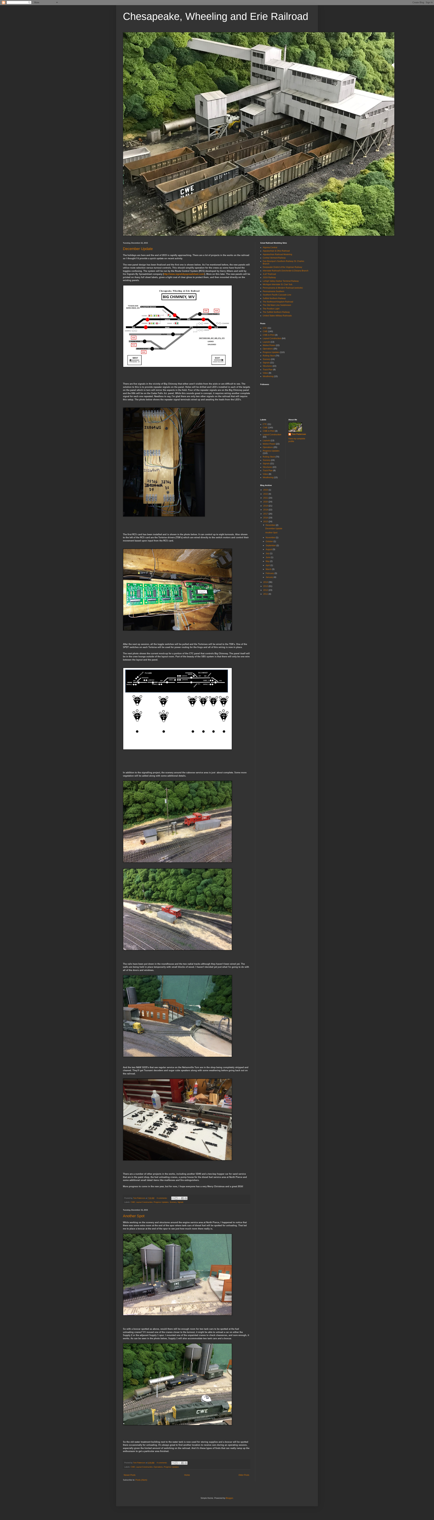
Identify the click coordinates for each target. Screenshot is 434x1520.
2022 (266, 494)
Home (187, 1475)
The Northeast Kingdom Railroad (278, 302)
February (270, 573)
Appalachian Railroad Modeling (277, 254)
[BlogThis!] (176, 1198)
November (271, 537)
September (271, 545)
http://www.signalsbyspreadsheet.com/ (184, 274)
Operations (158, 1467)
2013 (266, 586)
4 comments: (162, 1198)
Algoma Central (270, 247)
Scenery (173, 1202)
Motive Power (269, 345)
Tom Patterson (299, 434)
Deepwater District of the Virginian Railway (282, 267)
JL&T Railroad (269, 274)
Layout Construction (144, 1202)
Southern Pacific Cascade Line (277, 295)
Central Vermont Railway (274, 258)
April (268, 565)
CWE (133, 1202)
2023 (266, 490)
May (268, 561)
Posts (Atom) (141, 1480)
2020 (266, 502)
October (269, 541)
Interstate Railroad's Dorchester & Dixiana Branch (285, 271)
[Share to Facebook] (182, 1198)
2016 (266, 518)
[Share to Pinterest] (186, 1198)
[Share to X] (179, 1198)
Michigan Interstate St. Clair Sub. (278, 284)
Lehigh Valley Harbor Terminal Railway (281, 281)
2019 (266, 506)
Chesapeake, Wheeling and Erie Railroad (215, 16)
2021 (266, 498)
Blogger (229, 1498)
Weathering (268, 376)
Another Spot (133, 1216)
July (268, 553)
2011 (266, 594)
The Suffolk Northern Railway (276, 312)
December (271, 525)
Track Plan (268, 369)
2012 (266, 590)
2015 (266, 521)
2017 (266, 514)
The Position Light (271, 309)
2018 (266, 510)
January (270, 577)
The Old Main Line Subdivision (277, 305)
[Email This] (173, 1198)
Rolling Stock (269, 356)
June (268, 557)
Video (265, 373)
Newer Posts (129, 1475)
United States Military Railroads (277, 315)
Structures (267, 366)
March (269, 569)
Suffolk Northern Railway (274, 298)
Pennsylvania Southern (273, 291)
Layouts (266, 342)
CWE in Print (268, 335)
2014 (266, 582)
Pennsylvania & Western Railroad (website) (283, 288)
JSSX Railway (269, 277)
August (269, 549)
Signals (180, 1202)
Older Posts (244, 1475)
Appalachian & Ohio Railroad (276, 251)
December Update (138, 249)
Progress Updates (161, 1202)
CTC (265, 328)
